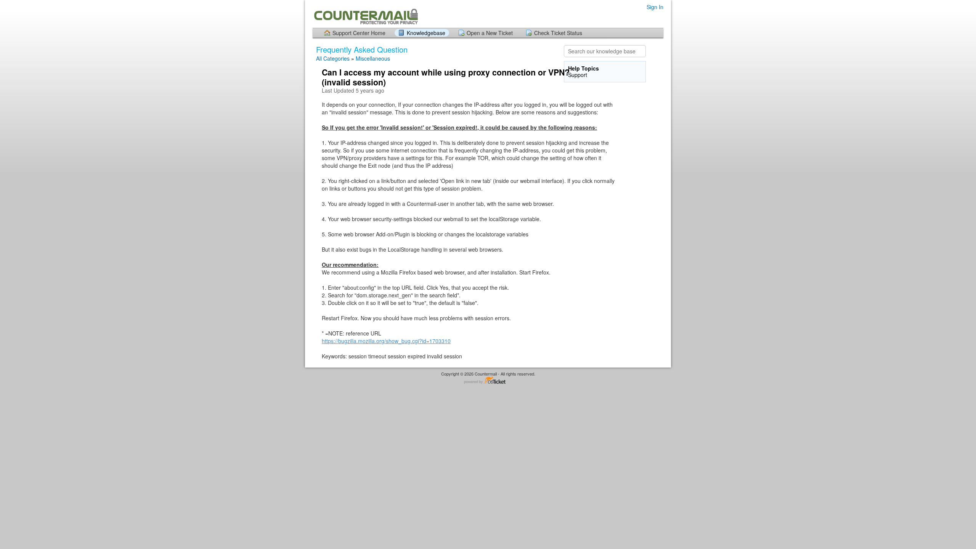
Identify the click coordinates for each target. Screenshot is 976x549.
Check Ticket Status (558, 33)
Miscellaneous (373, 58)
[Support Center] (365, 13)
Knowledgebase (426, 33)
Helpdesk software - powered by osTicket (488, 380)
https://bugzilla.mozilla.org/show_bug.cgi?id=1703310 (386, 341)
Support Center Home (358, 33)
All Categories (333, 58)
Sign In (655, 7)
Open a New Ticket (490, 33)
